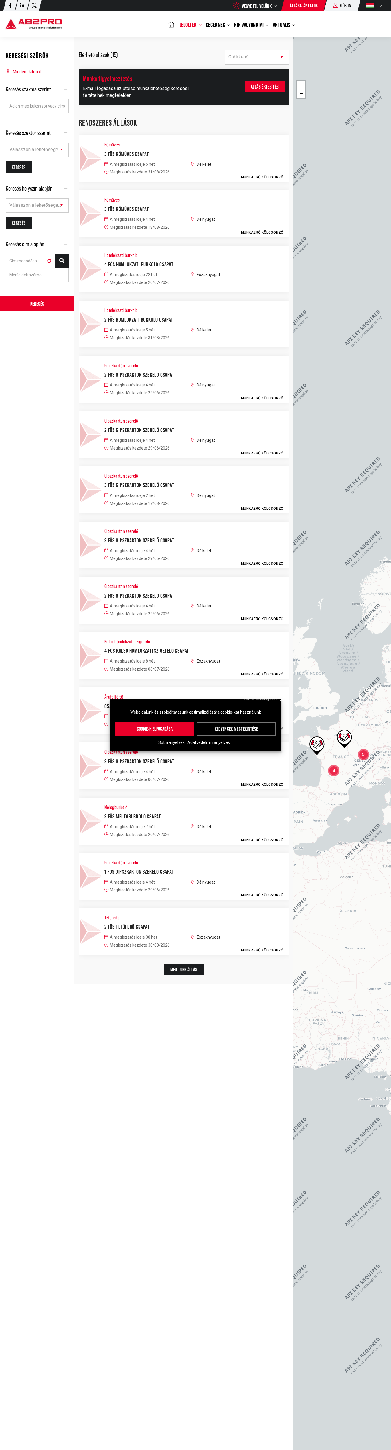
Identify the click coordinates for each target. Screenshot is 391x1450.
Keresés (37, 304)
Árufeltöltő (113, 697)
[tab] (37, 89)
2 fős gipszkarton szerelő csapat (139, 375)
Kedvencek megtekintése (236, 729)
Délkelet (204, 164)
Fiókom (346, 6)
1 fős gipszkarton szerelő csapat (139, 872)
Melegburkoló (115, 807)
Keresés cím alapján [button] (25, 244)
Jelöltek (189, 25)
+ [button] (301, 85)
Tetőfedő (112, 918)
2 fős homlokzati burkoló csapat (138, 319)
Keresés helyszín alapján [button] (29, 188)
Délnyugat (206, 219)
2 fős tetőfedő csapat (127, 927)
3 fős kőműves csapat (126, 154)
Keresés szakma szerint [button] (28, 89)
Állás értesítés (265, 87)
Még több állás (184, 969)
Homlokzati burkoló (121, 255)
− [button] (301, 93)
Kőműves (112, 145)
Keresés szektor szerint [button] (28, 132)
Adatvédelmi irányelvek (208, 742)
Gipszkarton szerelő (121, 365)
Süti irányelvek (171, 742)
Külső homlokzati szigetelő (127, 641)
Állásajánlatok (304, 6)
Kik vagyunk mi (249, 25)
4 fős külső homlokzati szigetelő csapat (146, 651)
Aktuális (282, 25)
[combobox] (37, 150)
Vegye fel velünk (257, 6)
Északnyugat (208, 274)
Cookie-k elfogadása (155, 729)
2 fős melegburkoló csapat (132, 816)
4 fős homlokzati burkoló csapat (138, 264)
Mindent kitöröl (27, 71)
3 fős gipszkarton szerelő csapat (139, 485)
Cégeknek (216, 25)
